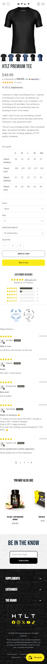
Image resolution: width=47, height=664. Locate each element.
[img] (6, 336)
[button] (23, 79)
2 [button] (20, 462)
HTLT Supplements (14, 87)
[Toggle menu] (4, 4)
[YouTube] (28, 622)
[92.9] (29, 314)
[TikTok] (33, 622)
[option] (23, 30)
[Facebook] (13, 622)
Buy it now (23, 262)
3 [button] (24, 462)
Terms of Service (12, 654)
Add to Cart (23, 253)
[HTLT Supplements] (23, 4)
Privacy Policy (24, 654)
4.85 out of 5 (30, 280)
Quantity (6, 239)
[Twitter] (23, 622)
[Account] (37, 4)
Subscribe (24, 560)
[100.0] (16, 314)
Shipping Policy (15, 657)
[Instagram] (18, 622)
